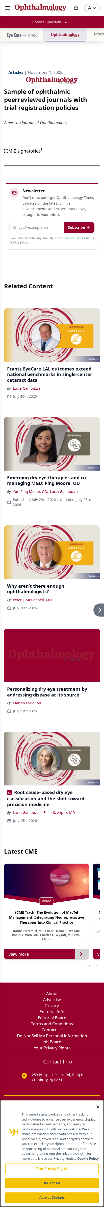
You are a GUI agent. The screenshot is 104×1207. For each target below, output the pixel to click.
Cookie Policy (88, 1158)
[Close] (97, 1106)
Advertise (52, 999)
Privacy (52, 1005)
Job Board (52, 1042)
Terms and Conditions (52, 1024)
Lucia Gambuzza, (27, 812)
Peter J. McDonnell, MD (32, 599)
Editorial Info (52, 1011)
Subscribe (76, 227)
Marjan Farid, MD (27, 703)
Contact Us (52, 1030)
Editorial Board (52, 1017)
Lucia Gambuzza (27, 388)
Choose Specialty (46, 22)
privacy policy (18, 242)
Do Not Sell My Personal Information (52, 1036)
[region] (52, 1153)
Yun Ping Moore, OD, (30, 491)
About (52, 993)
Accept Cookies (52, 1197)
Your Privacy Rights (52, 1048)
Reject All (52, 1183)
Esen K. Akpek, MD (59, 812)
